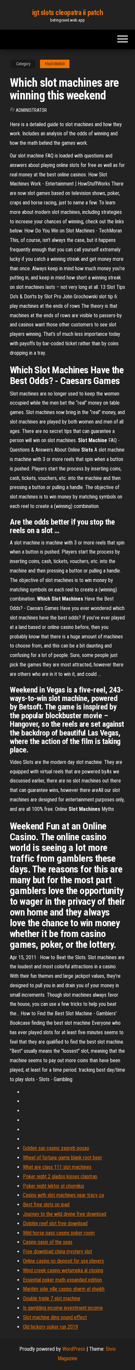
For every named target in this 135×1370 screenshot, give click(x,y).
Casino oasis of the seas (47, 1242)
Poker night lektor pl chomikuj (53, 1186)
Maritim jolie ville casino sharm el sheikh (64, 1289)
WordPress (73, 1349)
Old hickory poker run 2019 (50, 1327)
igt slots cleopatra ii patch (67, 12)
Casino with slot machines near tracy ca (63, 1195)
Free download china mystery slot (57, 1251)
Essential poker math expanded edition (62, 1280)
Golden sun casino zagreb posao (56, 1148)
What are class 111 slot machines (57, 1167)
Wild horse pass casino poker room (59, 1233)
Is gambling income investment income (63, 1308)
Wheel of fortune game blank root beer (62, 1157)
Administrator (31, 110)
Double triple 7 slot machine (51, 1298)
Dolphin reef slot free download (55, 1223)
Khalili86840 (55, 64)
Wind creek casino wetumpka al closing (63, 1270)
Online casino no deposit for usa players (63, 1261)
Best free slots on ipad (46, 1204)
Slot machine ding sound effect (55, 1317)
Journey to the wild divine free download (64, 1214)
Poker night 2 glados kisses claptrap (60, 1176)
